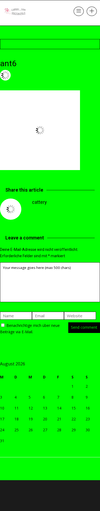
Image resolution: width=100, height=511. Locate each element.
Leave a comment (16, 83)
